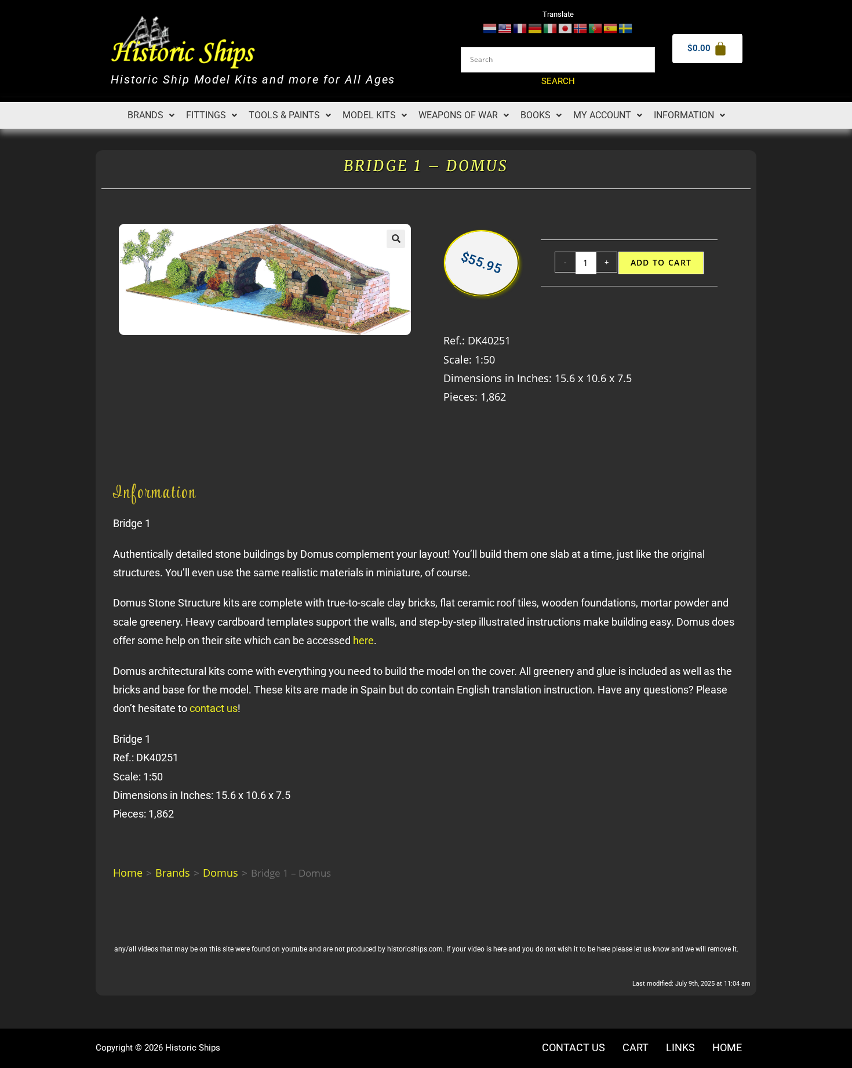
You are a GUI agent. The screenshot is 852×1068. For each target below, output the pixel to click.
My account (602, 115)
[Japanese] (565, 27)
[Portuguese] (595, 27)
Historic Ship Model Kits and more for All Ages (253, 79)
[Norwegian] (580, 27)
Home (128, 873)
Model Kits (369, 115)
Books (535, 115)
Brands (145, 115)
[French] (520, 27)
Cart (635, 1048)
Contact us (573, 1048)
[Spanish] (610, 27)
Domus (220, 873)
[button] (151, 115)
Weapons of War (458, 115)
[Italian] (550, 27)
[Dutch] (490, 27)
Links (680, 1048)
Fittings (206, 115)
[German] (535, 27)
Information (684, 115)
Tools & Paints (284, 115)
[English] (505, 27)
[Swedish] (625, 27)
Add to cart (661, 262)
